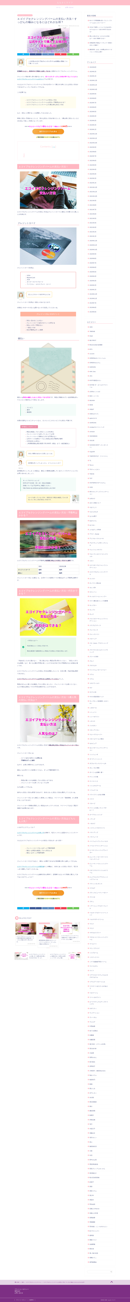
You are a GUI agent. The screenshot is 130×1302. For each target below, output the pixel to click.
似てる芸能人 (94, 1030)
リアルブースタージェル (97, 981)
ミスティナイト (94, 957)
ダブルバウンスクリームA (98, 763)
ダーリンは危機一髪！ (97, 772)
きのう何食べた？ (95, 503)
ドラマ (92, 799)
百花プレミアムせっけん (97, 1168)
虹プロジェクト (94, 1231)
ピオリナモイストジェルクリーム (99, 871)
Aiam (91, 336)
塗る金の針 (93, 1048)
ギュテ (92, 614)
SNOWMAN (93, 436)
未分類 (92, 1097)
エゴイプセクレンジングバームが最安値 (30, 866)
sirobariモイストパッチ (97, 427)
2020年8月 (93, 258)
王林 (91, 1151)
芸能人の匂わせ (94, 1208)
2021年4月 (93, 223)
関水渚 (92, 1248)
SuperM (92, 451)
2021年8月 (93, 205)
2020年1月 (93, 289)
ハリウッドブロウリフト (97, 828)
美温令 (92, 1200)
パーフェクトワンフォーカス (99, 841)
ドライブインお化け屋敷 (97, 794)
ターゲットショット (96, 759)
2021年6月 (93, 214)
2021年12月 (93, 187)
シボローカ (93, 708)
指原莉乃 (92, 1079)
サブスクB (93, 692)
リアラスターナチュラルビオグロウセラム (99, 976)
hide (54, 147)
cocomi (92, 353)
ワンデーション (94, 1013)
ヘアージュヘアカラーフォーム (99, 907)
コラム (92, 674)
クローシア (93, 638)
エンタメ (92, 578)
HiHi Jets (93, 371)
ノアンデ (92, 819)
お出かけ (92, 498)
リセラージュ (94, 993)
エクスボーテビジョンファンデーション (99, 566)
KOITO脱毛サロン (95, 380)
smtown (92, 431)
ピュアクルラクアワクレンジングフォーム (99, 878)
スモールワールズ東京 (97, 739)
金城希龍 (92, 1244)
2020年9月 (93, 254)
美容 (91, 1186)
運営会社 (17, 1291)
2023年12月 (93, 80)
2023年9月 (93, 94)
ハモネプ (92, 823)
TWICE (92, 474)
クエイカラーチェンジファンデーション (99, 620)
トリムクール (94, 790)
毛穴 (91, 1124)
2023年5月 (93, 111)
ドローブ (92, 803)
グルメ (92, 661)
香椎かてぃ (93, 1257)
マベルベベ (93, 944)
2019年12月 (93, 294)
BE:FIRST (93, 340)
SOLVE (92, 440)
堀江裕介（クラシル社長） (98, 1044)
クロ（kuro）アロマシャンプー (99, 644)
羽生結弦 (92, 1204)
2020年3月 (93, 280)
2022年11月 (93, 138)
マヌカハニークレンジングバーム (99, 938)
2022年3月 (93, 174)
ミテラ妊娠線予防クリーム (98, 961)
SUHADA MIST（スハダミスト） (99, 446)
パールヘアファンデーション (99, 846)
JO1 (91, 376)
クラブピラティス (95, 625)
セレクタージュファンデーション (99, 749)
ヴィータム (93, 1017)
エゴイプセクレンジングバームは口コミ (30, 79)
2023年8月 (93, 98)
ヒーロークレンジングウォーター (99, 851)
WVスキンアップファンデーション (99, 493)
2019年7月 (93, 303)
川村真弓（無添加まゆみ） (98, 1070)
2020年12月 (93, 240)
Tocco (91, 465)
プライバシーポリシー (22, 1289)
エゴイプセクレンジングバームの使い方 (30, 832)
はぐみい (92, 525)
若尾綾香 (92, 1217)
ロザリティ (93, 1008)
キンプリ (92, 610)
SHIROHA (93, 422)
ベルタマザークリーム (97, 919)
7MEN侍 (92, 331)
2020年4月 (93, 276)
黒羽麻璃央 (93, 1262)
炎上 (91, 1142)
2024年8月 (93, 67)
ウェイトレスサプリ (96, 549)
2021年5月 (93, 218)
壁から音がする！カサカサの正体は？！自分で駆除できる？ (99, 37)
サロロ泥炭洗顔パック (97, 696)
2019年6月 (93, 307)
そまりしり (93, 507)
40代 (91, 327)
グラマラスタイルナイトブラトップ (99, 651)
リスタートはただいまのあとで (99, 987)
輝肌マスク (93, 1240)
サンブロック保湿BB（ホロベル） (99, 702)
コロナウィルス (94, 683)
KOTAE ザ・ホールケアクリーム (99, 386)
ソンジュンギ (94, 754)
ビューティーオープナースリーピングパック (99, 858)
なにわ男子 (93, 516)
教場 (91, 1084)
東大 (91, 1106)
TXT (91, 478)
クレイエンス (94, 630)
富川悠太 (92, 1062)
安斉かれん (93, 1057)
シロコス (92, 721)
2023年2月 (93, 125)
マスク (92, 924)
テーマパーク (94, 781)
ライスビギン (94, 966)
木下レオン (93, 1093)
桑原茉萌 (92, 1111)
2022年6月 (93, 160)
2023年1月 (93, 129)
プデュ (92, 901)
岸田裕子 (92, 1066)
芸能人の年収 (94, 1213)
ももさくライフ (65, 2)
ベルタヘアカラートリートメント (99, 914)
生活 (91, 1155)
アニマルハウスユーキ (97, 538)
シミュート (93, 712)
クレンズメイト (94, 634)
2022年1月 (93, 183)
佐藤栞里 (92, 1039)
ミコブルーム (94, 952)
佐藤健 (92, 1035)
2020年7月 (93, 263)
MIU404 (92, 400)
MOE (91, 405)
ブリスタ (92, 897)
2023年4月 (93, 116)
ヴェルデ (92, 1022)
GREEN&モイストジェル (98, 358)
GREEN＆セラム (95, 362)
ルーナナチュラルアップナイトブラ (99, 1003)
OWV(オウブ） (94, 414)
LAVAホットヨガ (95, 391)
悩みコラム (93, 1075)
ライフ (92, 970)
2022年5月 (93, 165)
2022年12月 (93, 134)
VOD (91, 487)
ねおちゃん (93, 520)
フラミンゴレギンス (96, 883)
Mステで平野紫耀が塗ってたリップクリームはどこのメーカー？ (101, 21)
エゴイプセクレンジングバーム (25, 15)
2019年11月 (93, 298)
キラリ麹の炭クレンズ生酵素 (99, 601)
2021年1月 (93, 236)
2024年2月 (93, 71)
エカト (92, 560)
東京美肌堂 (93, 1102)
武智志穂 (92, 1119)
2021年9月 (93, 200)
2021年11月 (93, 191)
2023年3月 (93, 120)
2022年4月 (93, 169)
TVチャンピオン (95, 469)
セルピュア (93, 743)
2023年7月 (93, 102)
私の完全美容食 (94, 1177)
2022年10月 (93, 143)
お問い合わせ (69, 7)
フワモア (92, 888)
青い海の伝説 (94, 1253)
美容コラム (93, 1191)
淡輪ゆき (92, 1133)
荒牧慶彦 (92, 1222)
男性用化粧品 (94, 1164)
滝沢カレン (93, 1137)
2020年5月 (93, 272)
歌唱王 (92, 1115)
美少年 (92, 1195)
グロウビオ (93, 665)
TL (90, 460)
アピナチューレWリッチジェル (99, 544)
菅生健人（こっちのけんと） (99, 1226)
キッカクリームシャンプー (98, 596)
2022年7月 (93, 156)
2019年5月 (93, 312)
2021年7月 (93, 209)
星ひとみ (92, 1088)
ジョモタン (93, 725)
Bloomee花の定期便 (96, 345)
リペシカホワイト (95, 997)
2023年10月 (93, 89)
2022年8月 (93, 151)
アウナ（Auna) (94, 534)
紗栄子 (92, 1182)
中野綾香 (92, 1026)
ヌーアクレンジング (96, 814)
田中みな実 (93, 1159)
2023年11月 (93, 85)
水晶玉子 (92, 1128)
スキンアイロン (94, 730)
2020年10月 (93, 249)
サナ (91, 687)
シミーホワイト (94, 716)
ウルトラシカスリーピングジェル (99, 555)
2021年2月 (93, 232)
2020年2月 (93, 285)
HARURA (93, 367)
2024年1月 (93, 76)
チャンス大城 (94, 776)
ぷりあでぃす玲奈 (95, 529)
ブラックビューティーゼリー (99, 892)
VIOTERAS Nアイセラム (98, 483)
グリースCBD (94, 656)
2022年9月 (93, 147)
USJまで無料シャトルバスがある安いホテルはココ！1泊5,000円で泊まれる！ (101, 29)
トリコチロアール (95, 785)
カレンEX (93, 587)
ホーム (58, 7)
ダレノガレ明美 (94, 768)
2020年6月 (93, 267)
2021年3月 (93, 227)
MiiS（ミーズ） (95, 396)
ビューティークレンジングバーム (99, 865)
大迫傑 (92, 1053)
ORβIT (92, 409)
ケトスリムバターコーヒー (98, 670)
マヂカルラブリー (95, 932)
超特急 (92, 1235)
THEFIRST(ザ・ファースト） (99, 456)
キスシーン (93, 592)
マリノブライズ (94, 948)
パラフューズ (94, 837)
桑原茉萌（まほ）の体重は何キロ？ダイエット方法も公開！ (101, 51)
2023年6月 (93, 107)
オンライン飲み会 (95, 583)
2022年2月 (93, 178)
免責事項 (31, 1299)
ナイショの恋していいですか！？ (98, 809)
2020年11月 (93, 245)
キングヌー (93, 605)
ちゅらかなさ (94, 511)
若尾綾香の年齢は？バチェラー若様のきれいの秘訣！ (101, 44)
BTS (91, 349)
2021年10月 (93, 196)
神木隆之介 (93, 1173)
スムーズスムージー (96, 734)
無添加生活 (93, 1146)
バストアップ (94, 832)
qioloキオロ (93, 418)
